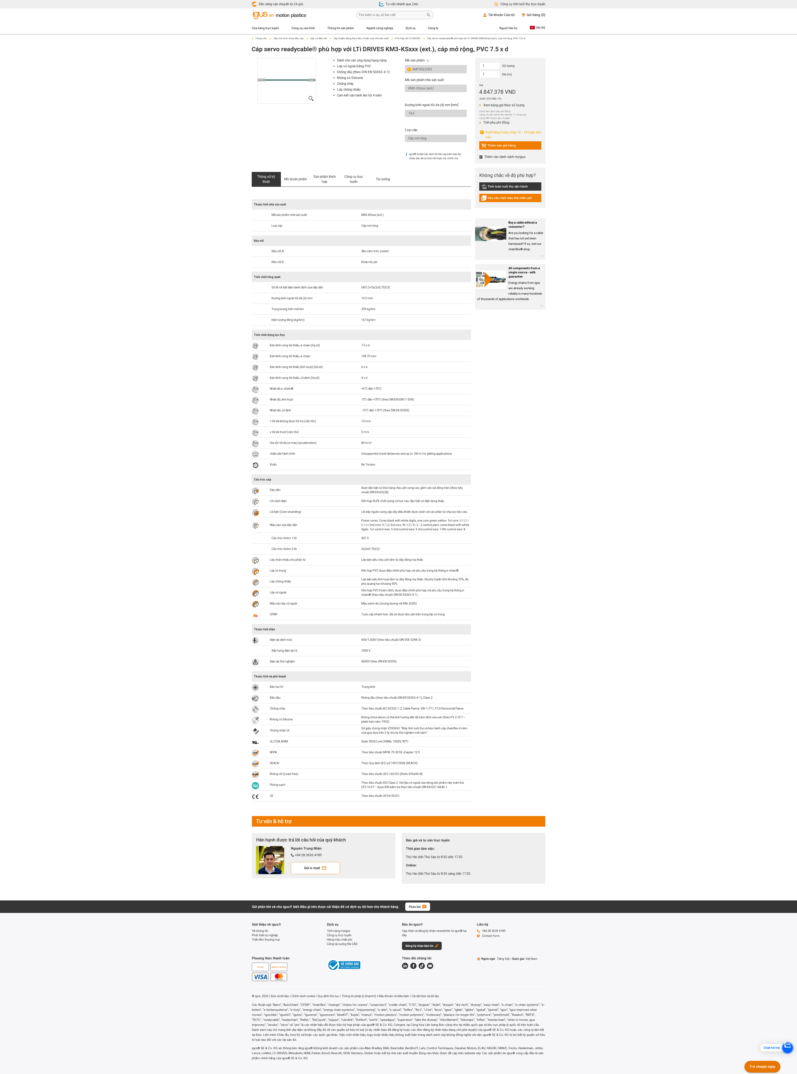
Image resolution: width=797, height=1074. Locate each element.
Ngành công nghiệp (380, 28)
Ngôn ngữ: (495, 958)
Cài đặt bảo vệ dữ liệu (425, 996)
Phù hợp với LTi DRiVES (407, 38)
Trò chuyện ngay (762, 1067)
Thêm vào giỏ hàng (498, 146)
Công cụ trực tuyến (353, 179)
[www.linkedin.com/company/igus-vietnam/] (405, 966)
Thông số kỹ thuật (266, 179)
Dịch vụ (410, 28)
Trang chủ (261, 38)
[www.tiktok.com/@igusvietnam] (422, 966)
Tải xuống (383, 179)
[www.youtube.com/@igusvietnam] (430, 966)
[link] (510, 188)
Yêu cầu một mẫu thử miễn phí (506, 199)
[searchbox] (391, 15)
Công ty (433, 28)
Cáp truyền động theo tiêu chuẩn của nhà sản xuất (361, 38)
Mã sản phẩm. (415, 60)
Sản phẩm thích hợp (324, 179)
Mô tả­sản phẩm (295, 179)
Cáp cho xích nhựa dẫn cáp (288, 38)
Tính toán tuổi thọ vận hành (504, 187)
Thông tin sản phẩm (340, 28)
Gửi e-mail (312, 868)
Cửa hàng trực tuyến (265, 28)
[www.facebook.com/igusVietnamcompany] (413, 966)
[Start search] (428, 15)
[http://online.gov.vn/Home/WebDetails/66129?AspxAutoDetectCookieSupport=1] (343, 965)
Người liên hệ (508, 28)
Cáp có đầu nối (318, 38)
